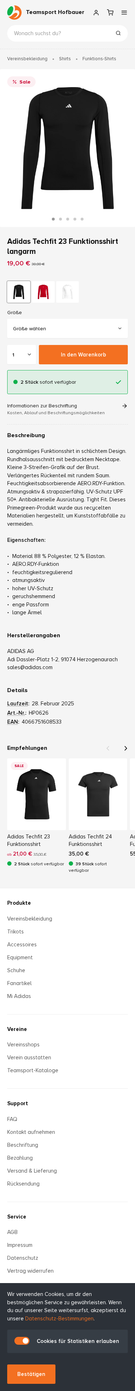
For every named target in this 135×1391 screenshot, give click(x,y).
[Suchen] (118, 34)
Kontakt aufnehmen (31, 1132)
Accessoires (22, 944)
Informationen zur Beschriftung (56, 409)
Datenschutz (22, 1258)
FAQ (12, 1119)
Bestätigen (31, 1374)
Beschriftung (22, 1145)
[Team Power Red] (43, 292)
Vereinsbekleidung (27, 59)
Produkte (19, 903)
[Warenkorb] (110, 12)
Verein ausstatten (29, 1057)
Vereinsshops (23, 1044)
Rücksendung (23, 1184)
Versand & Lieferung (32, 1171)
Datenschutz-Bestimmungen (59, 1318)
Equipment (20, 957)
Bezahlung (20, 1158)
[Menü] (124, 12)
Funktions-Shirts (99, 59)
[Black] (18, 292)
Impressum (19, 1245)
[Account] (96, 12)
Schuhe (16, 970)
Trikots (15, 931)
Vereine (17, 1029)
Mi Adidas (19, 996)
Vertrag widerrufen (30, 1271)
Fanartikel (19, 983)
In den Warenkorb (83, 354)
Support (17, 1103)
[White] (67, 292)
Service (16, 1216)
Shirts (65, 59)
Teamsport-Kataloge (32, 1070)
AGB (12, 1232)
